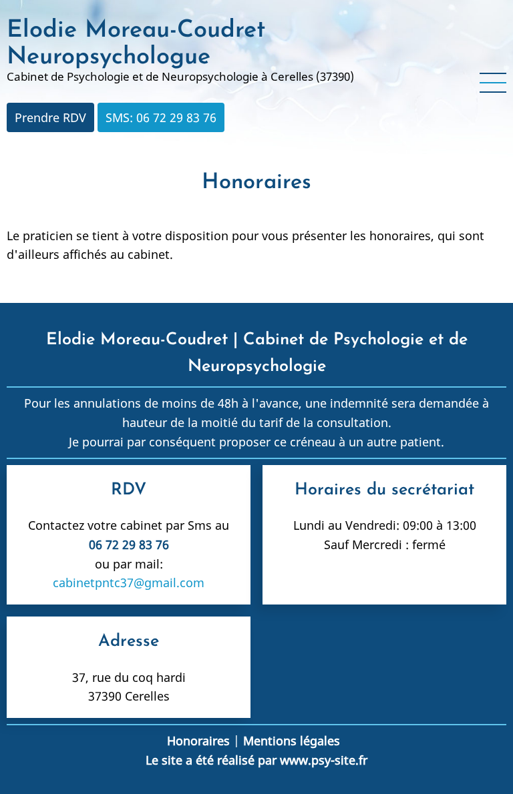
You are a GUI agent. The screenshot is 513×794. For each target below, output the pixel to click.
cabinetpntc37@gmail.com (128, 582)
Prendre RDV (50, 117)
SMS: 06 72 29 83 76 (161, 117)
